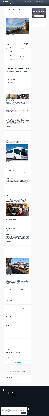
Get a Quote (39, 15)
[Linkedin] (28, 409)
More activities (17, 381)
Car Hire (7, 59)
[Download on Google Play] (15, 395)
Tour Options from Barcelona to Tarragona (37, 1)
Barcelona (29, 1)
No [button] (22, 362)
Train (6, 56)
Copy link (23, 371)
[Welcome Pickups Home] (5, 1)
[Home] (6, 390)
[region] (14, 411)
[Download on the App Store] (15, 393)
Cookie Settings (22, 399)
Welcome (25, 1)
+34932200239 (29, 405)
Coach (6, 48)
